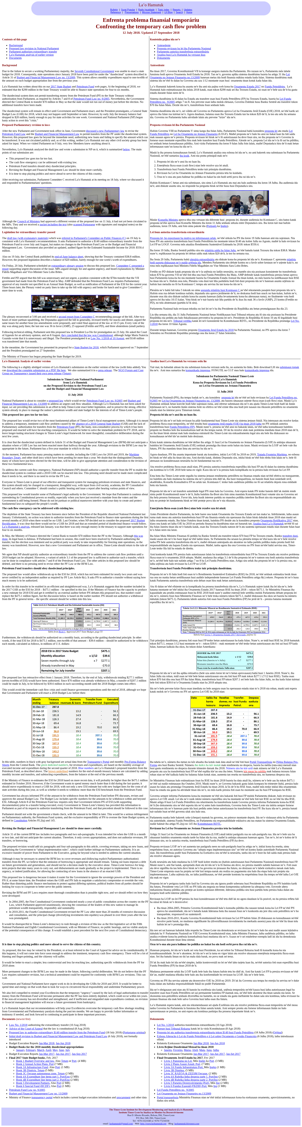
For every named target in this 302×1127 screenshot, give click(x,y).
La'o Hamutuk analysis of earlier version (31, 54)
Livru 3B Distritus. (174, 1070)
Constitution (20, 820)
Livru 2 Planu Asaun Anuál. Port (182, 1064)
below (126, 149)
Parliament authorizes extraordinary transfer (33, 51)
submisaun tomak (289, 367)
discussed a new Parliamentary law (105, 130)
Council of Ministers (28, 221)
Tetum (64, 1060)
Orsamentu (199, 134)
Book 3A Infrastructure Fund (32, 1067)
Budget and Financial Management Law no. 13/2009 (46, 77)
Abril (195, 1050)
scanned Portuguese (84, 224)
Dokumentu (163, 57)
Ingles (224, 226)
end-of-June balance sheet (69, 256)
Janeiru (168, 1050)
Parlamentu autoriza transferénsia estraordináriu (183, 51)
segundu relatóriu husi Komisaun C (220, 290)
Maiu (202, 1050)
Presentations (132, 12)
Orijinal (277, 1032)
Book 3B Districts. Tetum (30, 1070)
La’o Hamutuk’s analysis (16, 526)
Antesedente (164, 45)
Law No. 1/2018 (18, 1024)
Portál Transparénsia (261, 761)
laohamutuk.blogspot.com (186, 1123)
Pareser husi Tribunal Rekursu (173, 1028)
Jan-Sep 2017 (79, 1053)
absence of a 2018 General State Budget (98, 423)
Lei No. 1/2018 (165, 1024)
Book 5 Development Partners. (33, 1082)
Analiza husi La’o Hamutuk (268, 523)
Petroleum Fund (85, 86)
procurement (123, 1097)
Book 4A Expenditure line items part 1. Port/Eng (43, 1076)
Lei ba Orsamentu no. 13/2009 (191, 400)
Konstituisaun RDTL (209, 823)
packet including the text (53, 224)
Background (16, 45)
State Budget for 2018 (86, 347)
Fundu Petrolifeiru (275, 86)
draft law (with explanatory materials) (27, 238)
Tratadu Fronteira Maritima (272, 454)
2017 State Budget (61, 86)
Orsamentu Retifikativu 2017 (276, 520)
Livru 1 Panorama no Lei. (178, 1060)
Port (74, 1060)
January (20, 1050)
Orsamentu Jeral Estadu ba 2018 (216, 329)
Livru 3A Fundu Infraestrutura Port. (184, 1067)
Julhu (216, 1050)
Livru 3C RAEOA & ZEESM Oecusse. (186, 1073)
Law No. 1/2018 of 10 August (107, 338)
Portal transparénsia (167, 1097)
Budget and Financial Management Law (57, 134)
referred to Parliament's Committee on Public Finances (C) (94, 238)
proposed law (56, 400)
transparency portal (41, 1097)
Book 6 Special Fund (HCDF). (33, 1086)
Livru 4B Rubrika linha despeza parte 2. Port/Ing (191, 1079)
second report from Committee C (77, 316)
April (48, 1050)
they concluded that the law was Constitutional (87, 335)
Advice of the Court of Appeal (26, 1028)
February (31, 1050)
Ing (218, 1082)
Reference (115, 12)
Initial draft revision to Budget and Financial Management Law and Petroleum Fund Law (58, 1036)
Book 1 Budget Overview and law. (35, 1060)
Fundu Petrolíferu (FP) (182, 426)
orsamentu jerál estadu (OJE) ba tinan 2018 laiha (234, 423)
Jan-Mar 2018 (46, 1043)
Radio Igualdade (146, 9)
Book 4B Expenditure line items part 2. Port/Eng (43, 1079)
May (55, 1050)
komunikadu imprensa (198, 370)
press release (105, 370)
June (61, 1050)
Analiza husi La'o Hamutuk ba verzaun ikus (181, 54)
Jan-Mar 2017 (46, 1053)
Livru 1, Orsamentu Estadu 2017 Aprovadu (225, 634)
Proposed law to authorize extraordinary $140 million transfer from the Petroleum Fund (57, 1032)
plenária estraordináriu (202, 259)
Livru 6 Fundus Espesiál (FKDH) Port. (185, 1086)
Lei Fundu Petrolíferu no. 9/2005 (175, 1089)
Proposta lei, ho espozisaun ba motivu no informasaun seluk (183, 238)
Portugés (212, 226)
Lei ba (177, 134)
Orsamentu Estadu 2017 (247, 86)
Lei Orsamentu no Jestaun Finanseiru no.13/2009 (184, 1093)
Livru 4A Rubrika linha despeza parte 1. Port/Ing (191, 1076)
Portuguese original (134, 1032)
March (40, 1050)
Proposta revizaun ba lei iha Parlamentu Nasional (184, 48)
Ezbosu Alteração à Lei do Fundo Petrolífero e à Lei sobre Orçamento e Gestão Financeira (207, 1036)
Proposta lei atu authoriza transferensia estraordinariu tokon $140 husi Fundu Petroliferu (205, 1032)
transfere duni (290, 535)
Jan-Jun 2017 (63, 1053)
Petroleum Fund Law (14, 134)
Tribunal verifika (182, 320)
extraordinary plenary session (67, 265)
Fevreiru (177, 1050)
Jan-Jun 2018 (63, 1043)
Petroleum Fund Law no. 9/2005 (91, 98)
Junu (209, 1050)
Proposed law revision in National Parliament (34, 48)
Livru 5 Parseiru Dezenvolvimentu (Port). (187, 1082)
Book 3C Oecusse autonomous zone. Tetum (40, 1073)
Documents (15, 57)
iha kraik (184, 155)
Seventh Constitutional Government (94, 71)
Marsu (187, 1050)
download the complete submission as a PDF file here (36, 370)
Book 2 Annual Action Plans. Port (35, 1064)
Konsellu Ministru (168, 219)
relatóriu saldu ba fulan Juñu (220, 250)
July (67, 1050)
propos (271, 130)
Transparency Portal (98, 761)
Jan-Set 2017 (233, 1053)
